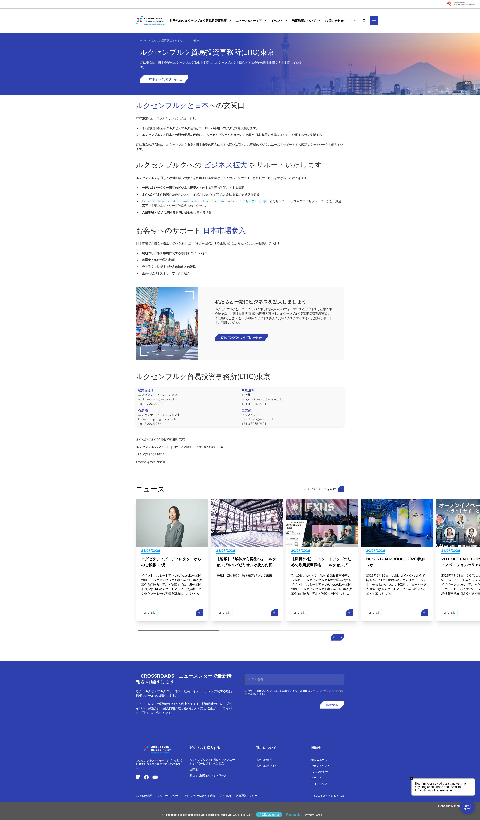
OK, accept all (270, 814)
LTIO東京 (149, 612)
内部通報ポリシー (246, 795)
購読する (332, 705)
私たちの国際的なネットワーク (168, 40)
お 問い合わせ (334, 20)
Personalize (294, 814)
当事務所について (304, 20)
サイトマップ (319, 783)
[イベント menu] (285, 20)
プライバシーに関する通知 (199, 795)
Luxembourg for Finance (219, 201)
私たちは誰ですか (266, 765)
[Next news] (340, 637)
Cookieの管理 (144, 795)
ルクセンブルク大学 (252, 201)
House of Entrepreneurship (160, 201)
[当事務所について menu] (318, 20)
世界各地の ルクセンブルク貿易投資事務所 (198, 20)
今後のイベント (320, 765)
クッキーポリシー (167, 795)
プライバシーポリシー (321, 690)
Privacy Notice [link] (313, 814)
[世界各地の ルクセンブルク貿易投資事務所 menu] (229, 20)
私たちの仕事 (264, 759)
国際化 (194, 769)
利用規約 (225, 795)
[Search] (364, 20)
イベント (277, 20)
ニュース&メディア (249, 20)
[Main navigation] (374, 20)
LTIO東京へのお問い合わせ (164, 79)
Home (143, 40)
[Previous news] (334, 637)
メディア (316, 777)
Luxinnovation (190, 201)
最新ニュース (319, 759)
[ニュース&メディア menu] (264, 20)
